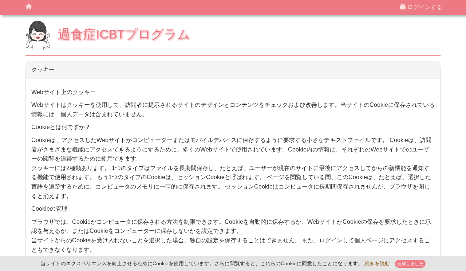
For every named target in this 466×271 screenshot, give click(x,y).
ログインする (424, 7)
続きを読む (377, 263)
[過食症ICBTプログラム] (28, 7)
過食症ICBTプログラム (124, 34)
